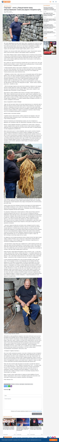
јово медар (22, 384)
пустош (17, 384)
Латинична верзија (40, 437)
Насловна (14, 437)
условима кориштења (37, 411)
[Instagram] (53, 437)
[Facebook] (48, 437)
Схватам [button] (53, 439)
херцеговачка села (29, 384)
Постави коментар (37, 413)
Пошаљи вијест (25, 437)
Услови (34, 437)
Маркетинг (19, 437)
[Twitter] (50, 437)
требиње (13, 384)
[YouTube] (55, 437)
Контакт (30, 437)
